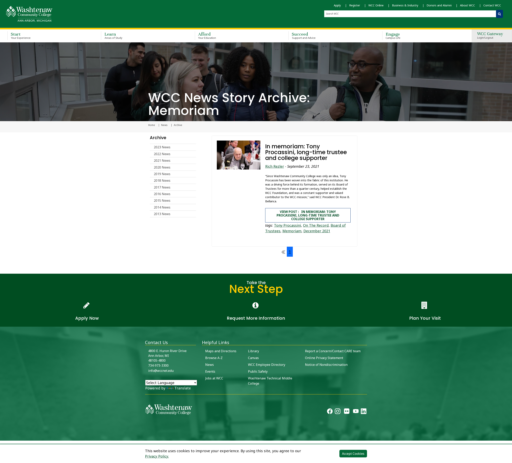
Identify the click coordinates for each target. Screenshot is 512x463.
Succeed (304, 35)
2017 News (162, 187)
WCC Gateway (490, 35)
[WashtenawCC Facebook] (329, 412)
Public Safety (258, 371)
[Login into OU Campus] (2, 437)
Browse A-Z (214, 358)
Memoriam (291, 231)
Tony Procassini (287, 225)
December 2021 (316, 231)
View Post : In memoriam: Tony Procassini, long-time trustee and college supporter (308, 215)
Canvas (253, 358)
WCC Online (376, 5)
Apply (337, 5)
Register (354, 5)
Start (21, 35)
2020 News (162, 167)
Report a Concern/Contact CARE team (333, 351)
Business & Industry (405, 5)
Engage (393, 35)
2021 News (162, 160)
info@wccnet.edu (161, 370)
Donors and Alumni (439, 5)
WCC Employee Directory (266, 364)
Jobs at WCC (214, 378)
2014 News (162, 207)
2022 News (162, 154)
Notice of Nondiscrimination (326, 364)
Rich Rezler (274, 166)
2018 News (162, 180)
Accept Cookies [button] (353, 453)
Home (151, 125)
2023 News (162, 147)
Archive (158, 138)
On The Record (316, 225)
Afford (207, 35)
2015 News (162, 200)
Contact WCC (492, 5)
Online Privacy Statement (324, 358)
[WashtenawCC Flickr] (347, 412)
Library (253, 351)
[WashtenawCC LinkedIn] (363, 412)
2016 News (162, 194)
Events (210, 371)
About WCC (467, 5)
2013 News (162, 214)
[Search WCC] (499, 14)
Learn (113, 35)
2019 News (162, 174)
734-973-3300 (158, 365)
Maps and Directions (220, 351)
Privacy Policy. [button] (157, 456)
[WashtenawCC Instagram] (337, 412)
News (164, 125)
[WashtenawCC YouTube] (355, 412)
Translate (182, 388)
